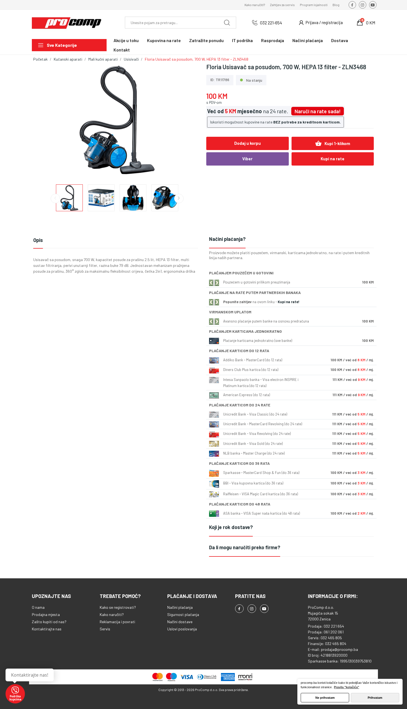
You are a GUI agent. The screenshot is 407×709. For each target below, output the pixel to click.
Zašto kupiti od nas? (49, 621)
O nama (38, 607)
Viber (247, 158)
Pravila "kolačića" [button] (346, 687)
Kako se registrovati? (118, 607)
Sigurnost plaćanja (183, 614)
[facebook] (352, 5)
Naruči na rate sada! (318, 111)
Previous (46, 120)
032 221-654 (271, 22)
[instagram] (362, 5)
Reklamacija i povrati (117, 621)
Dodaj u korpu (247, 143)
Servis (105, 629)
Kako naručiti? (254, 5)
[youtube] (373, 5)
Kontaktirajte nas (46, 629)
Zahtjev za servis (282, 5)
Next (187, 120)
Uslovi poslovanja (182, 629)
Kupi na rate (332, 158)
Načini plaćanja (180, 607)
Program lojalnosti (314, 5)
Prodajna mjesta (46, 614)
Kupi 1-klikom (332, 143)
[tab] (291, 239)
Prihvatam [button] (375, 697)
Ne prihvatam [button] (325, 697)
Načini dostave (179, 621)
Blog (336, 5)
